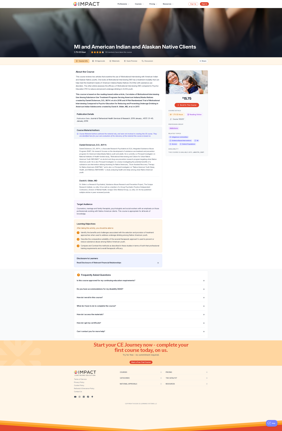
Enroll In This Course (188, 105)
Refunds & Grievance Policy (84, 388)
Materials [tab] (116, 61)
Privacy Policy (79, 382)
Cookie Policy (79, 385)
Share (204, 61)
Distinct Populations (188, 144)
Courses (138, 4)
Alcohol (174, 144)
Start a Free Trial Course (141, 362)
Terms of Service (80, 379)
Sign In (204, 4)
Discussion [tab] (149, 61)
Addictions (174, 128)
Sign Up (193, 4)
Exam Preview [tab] (132, 61)
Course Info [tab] (83, 61)
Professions (122, 4)
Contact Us (78, 391)
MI (197, 140)
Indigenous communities (180, 137)
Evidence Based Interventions (181, 140)
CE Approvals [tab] (100, 61)
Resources (167, 4)
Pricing (152, 4)
